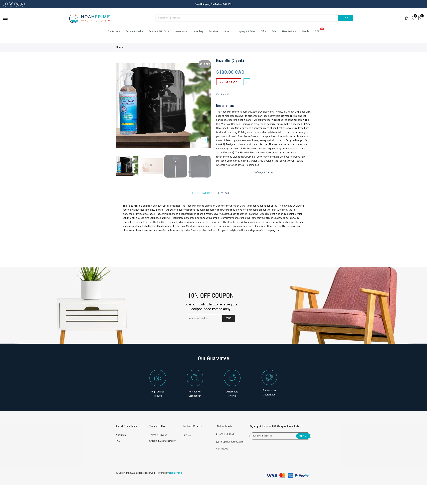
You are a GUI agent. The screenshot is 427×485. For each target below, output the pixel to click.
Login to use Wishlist (247, 81)
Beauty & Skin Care (159, 31)
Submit (345, 18)
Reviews (223, 193)
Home (119, 47)
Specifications (202, 193)
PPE (317, 31)
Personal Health (134, 31)
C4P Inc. (229, 94)
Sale (274, 31)
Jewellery (198, 31)
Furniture (214, 31)
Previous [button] (122, 107)
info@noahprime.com (232, 441)
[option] (163, 105)
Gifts (263, 31)
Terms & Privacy (158, 435)
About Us (121, 435)
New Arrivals (289, 31)
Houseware (181, 31)
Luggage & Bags (246, 31)
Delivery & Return (263, 172)
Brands (305, 31)
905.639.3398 (226, 434)
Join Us (187, 435)
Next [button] (200, 107)
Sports (228, 31)
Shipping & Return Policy (162, 440)
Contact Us (222, 448)
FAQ (118, 440)
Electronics (114, 31)
